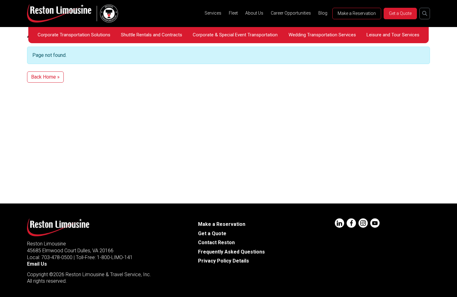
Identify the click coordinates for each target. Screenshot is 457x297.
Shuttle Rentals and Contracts (151, 35)
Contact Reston (216, 242)
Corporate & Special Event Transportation (235, 35)
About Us (254, 13)
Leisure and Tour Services (393, 35)
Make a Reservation (357, 13)
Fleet (233, 13)
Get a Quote (400, 13)
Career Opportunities (291, 13)
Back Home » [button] (45, 77)
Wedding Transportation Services (322, 35)
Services (213, 13)
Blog (322, 13)
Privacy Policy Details (223, 261)
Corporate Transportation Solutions (74, 35)
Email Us (37, 264)
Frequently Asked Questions (231, 252)
